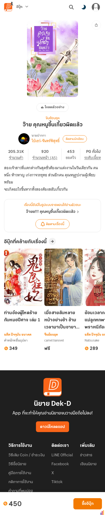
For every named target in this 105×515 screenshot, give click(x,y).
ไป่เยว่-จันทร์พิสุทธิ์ (46, 141)
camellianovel (54, 340)
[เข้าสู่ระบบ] (96, 7)
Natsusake (92, 340)
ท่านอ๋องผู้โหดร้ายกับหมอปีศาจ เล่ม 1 (22, 317)
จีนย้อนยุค (53, 118)
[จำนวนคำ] (18, 154)
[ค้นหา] (71, 7)
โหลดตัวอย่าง (54, 107)
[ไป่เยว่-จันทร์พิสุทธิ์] (24, 138)
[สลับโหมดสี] (83, 7)
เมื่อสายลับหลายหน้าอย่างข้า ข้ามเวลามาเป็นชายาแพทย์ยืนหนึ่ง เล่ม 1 (63, 320)
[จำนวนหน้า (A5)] (47, 154)
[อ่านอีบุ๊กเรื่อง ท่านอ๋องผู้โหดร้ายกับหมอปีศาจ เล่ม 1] (23, 277)
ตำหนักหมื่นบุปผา (16, 340)
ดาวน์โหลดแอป (52, 427)
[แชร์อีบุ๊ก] (96, 25)
